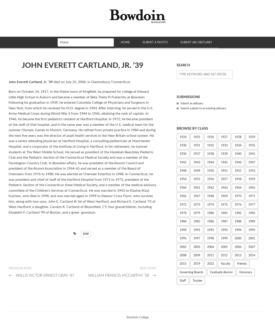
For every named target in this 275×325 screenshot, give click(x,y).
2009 (196, 255)
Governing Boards (191, 272)
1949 (196, 170)
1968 (210, 196)
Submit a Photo (155, 42)
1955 (196, 179)
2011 (210, 255)
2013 (238, 255)
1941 (251, 153)
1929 (251, 137)
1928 (238, 137)
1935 (251, 145)
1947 (251, 162)
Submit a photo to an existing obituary (203, 108)
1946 (238, 162)
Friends (242, 263)
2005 (224, 247)
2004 (210, 247)
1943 (196, 162)
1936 (183, 153)
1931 (196, 145)
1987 (224, 221)
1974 (210, 204)
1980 (210, 213)
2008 (183, 255)
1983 (251, 213)
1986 (210, 221)
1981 (224, 213)
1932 (210, 145)
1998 (210, 238)
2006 (238, 247)
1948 (183, 170)
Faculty (225, 263)
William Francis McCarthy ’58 (122, 275)
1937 (196, 153)
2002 (183, 247)
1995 (251, 230)
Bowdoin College (138, 317)
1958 (238, 179)
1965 (251, 187)
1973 (196, 204)
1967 (196, 196)
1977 (251, 204)
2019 (196, 263)
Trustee (197, 280)
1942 (183, 162)
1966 (183, 196)
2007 (251, 247)
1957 (224, 179)
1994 (238, 230)
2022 (210, 263)
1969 (224, 196)
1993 (224, 230)
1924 (183, 137)
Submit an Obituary (196, 42)
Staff (183, 280)
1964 (238, 187)
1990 (183, 230)
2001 (251, 238)
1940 (238, 153)
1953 (251, 170)
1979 (196, 213)
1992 (210, 230)
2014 (251, 255)
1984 (183, 221)
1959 (251, 179)
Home (125, 42)
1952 (238, 170)
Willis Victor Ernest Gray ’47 (41, 275)
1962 (210, 187)
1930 (183, 145)
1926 (210, 137)
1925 (196, 137)
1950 (210, 170)
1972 (183, 204)
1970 (238, 196)
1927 (224, 137)
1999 (224, 238)
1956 (210, 179)
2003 (196, 247)
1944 (210, 162)
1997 (196, 238)
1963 (224, 187)
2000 (238, 238)
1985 (196, 221)
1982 (238, 213)
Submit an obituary (191, 103)
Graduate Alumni (221, 272)
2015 (183, 263)
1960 (183, 187)
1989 (251, 221)
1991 (196, 230)
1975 (224, 204)
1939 (86, 234)
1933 (224, 145)
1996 (183, 238)
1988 (238, 221)
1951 (224, 170)
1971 (251, 196)
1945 (224, 162)
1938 (210, 153)
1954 (183, 179)
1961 (196, 187)
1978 (183, 213)
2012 (224, 255)
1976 (238, 204)
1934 (238, 145)
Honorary (245, 272)
